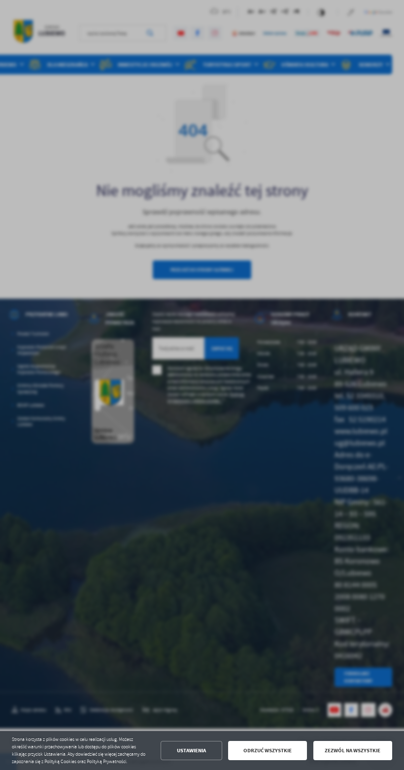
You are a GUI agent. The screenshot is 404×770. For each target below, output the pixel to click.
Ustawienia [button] (191, 750)
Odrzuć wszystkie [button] (267, 750)
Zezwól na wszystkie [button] (352, 750)
